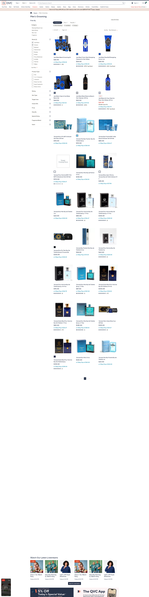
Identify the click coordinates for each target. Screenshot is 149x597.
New (10, 6)
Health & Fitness (104, 6)
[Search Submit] (123, 3)
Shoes (64, 6)
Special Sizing (36, 116)
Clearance (34, 6)
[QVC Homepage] (31, 13)
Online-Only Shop (25, 6)
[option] (74, 9)
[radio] (54, 54)
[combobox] (80, 3)
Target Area (35, 99)
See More (33, 67)
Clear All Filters (115, 19)
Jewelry (59, 6)
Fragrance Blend (36, 120)
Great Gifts (35, 103)
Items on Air (32, 3)
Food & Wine (95, 6)
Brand (34, 39)
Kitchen (88, 6)
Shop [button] (17, 3)
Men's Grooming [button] (58, 25)
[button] (132, 3)
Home (74, 6)
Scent (33, 124)
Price (33, 108)
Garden (41, 6)
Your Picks (4, 6)
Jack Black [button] (68, 25)
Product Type (35, 71)
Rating (34, 91)
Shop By (34, 112)
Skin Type (34, 95)
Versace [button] (75, 25)
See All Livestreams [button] (74, 583)
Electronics (81, 6)
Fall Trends (16, 6)
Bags (69, 6)
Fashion (47, 6)
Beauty (53, 6)
